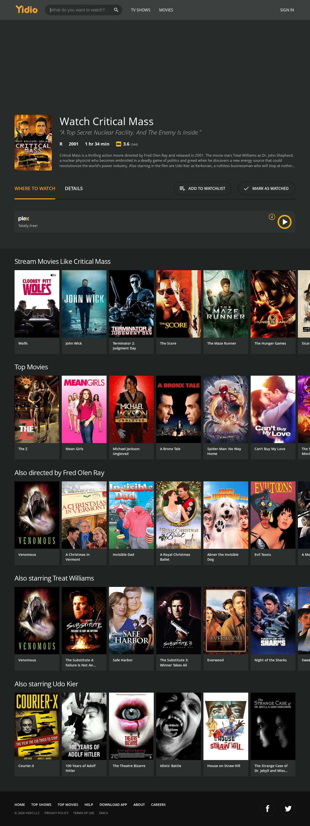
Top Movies (68, 804)
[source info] (271, 217)
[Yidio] (26, 11)
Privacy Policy (56, 813)
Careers (158, 804)
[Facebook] (267, 808)
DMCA (103, 813)
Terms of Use (83, 813)
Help (89, 804)
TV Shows (140, 10)
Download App (113, 804)
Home (20, 804)
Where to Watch (35, 188)
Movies (166, 10)
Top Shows (41, 804)
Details (74, 188)
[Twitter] (287, 808)
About (139, 804)
